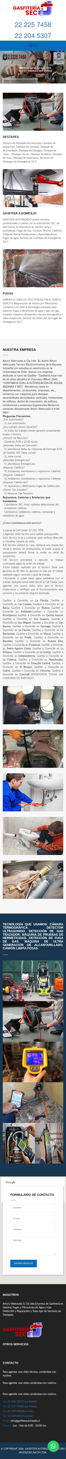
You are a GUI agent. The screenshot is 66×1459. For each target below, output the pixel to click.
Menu (33, 45)
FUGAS (8, 293)
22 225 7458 (33, 24)
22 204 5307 (33, 35)
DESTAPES (11, 136)
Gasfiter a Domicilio (19, 213)
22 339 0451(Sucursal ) (21, 1416)
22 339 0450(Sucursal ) (21, 1411)
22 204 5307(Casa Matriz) (22, 1401)
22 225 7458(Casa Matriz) (22, 1406)
